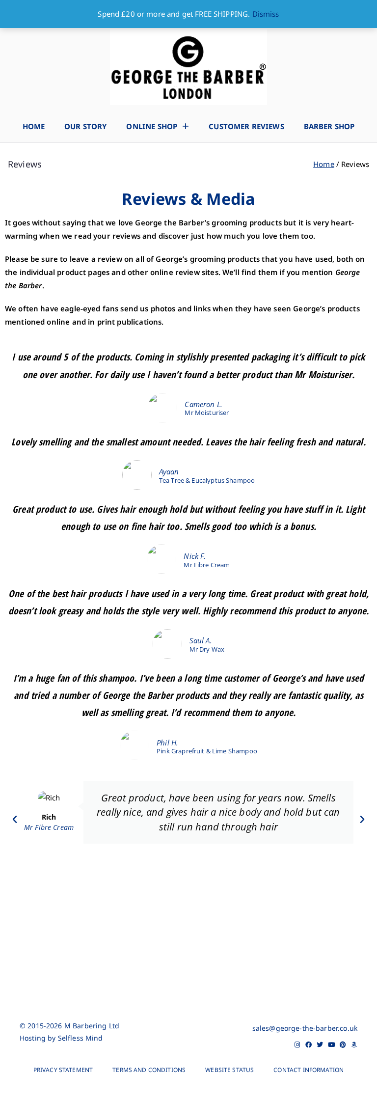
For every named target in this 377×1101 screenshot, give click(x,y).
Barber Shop (329, 126)
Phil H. (167, 742)
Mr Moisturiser (207, 413)
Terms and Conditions (149, 1070)
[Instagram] (297, 1045)
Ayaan (169, 471)
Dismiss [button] (265, 14)
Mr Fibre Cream (207, 565)
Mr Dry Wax (207, 649)
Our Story (85, 126)
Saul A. (200, 640)
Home (34, 126)
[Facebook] (308, 1045)
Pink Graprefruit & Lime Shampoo (207, 751)
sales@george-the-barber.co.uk (304, 1028)
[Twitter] (320, 1045)
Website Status (229, 1070)
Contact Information (308, 1070)
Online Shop (151, 126)
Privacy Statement (63, 1070)
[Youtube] (331, 1045)
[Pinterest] (343, 1045)
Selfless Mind (80, 1038)
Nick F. (195, 556)
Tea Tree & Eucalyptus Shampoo (207, 480)
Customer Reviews (246, 126)
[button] (15, 820)
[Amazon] (354, 1045)
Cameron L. (203, 404)
